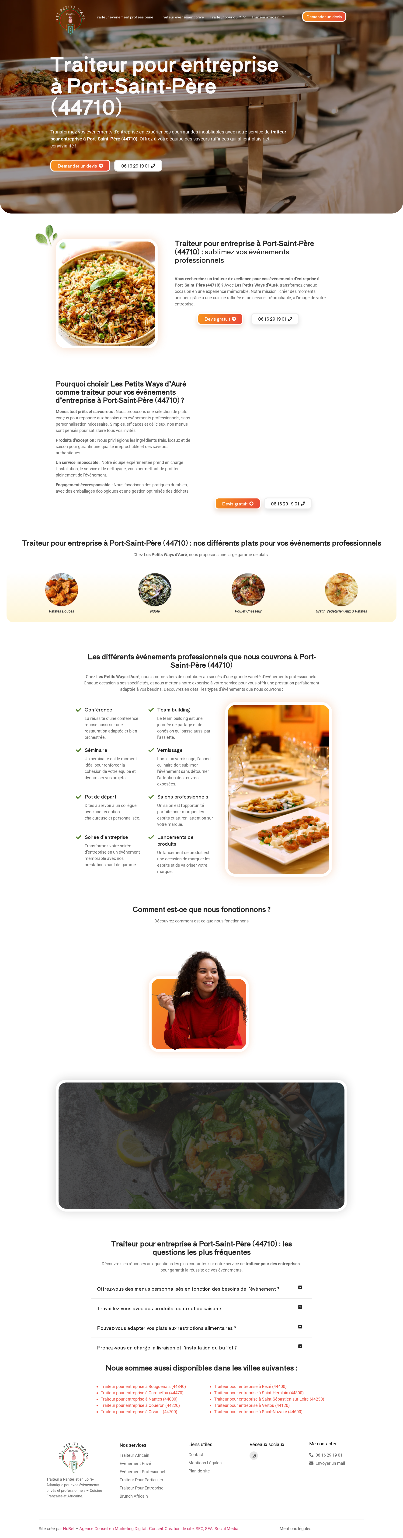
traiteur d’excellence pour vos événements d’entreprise (264, 278)
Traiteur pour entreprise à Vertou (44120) (252, 1405)
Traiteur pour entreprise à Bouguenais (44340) (143, 1386)
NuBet (69, 1528)
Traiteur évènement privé (182, 16)
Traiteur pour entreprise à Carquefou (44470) (142, 1392)
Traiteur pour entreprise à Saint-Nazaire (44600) (258, 1411)
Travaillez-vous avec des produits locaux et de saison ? (159, 1308)
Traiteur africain (265, 16)
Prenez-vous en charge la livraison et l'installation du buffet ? (167, 1347)
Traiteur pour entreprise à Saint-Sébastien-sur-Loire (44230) (269, 1399)
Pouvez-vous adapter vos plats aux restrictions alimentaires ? (166, 1327)
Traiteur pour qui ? (225, 16)
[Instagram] (254, 1455)
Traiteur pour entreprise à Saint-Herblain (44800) (259, 1392)
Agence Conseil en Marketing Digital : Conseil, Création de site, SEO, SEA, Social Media (158, 1528)
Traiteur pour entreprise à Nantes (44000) (139, 1399)
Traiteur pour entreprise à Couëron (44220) (140, 1405)
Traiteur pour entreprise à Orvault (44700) (139, 1411)
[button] (201, 1289)
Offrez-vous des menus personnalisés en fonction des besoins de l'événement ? (188, 1288)
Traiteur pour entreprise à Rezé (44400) (250, 1386)
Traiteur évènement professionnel (124, 16)
